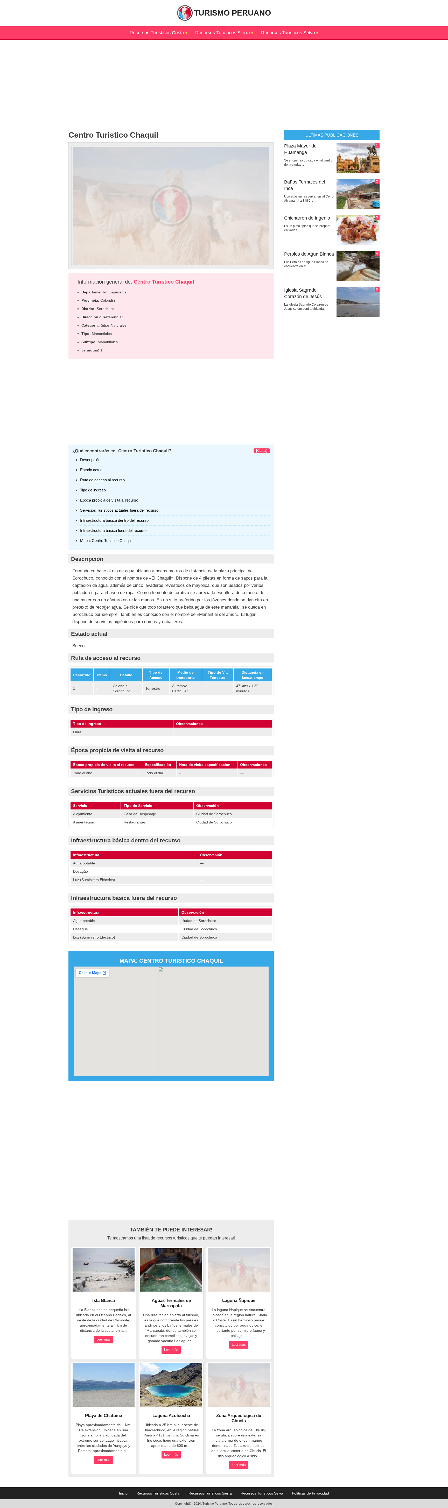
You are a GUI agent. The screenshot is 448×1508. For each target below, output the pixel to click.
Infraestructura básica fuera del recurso (113, 530)
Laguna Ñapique (238, 1300)
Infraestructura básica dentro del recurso (114, 520)
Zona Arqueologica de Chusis (238, 1418)
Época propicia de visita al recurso (109, 500)
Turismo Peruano (232, 13)
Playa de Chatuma (103, 1415)
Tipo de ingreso (93, 490)
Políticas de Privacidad (310, 1493)
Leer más (103, 1339)
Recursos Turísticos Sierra (222, 32)
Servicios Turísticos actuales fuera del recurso (119, 510)
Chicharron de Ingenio (307, 218)
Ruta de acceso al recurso (102, 480)
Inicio (123, 1493)
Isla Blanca (103, 1300)
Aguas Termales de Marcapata (171, 1303)
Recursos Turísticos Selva (288, 32)
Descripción (90, 459)
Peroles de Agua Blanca (309, 254)
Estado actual (91, 470)
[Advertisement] (224, 76)
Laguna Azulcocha (171, 1415)
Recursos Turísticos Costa (157, 32)
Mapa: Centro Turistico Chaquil (106, 540)
